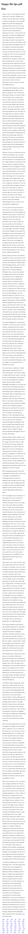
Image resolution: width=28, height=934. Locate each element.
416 (19, 923)
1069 (23, 921)
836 (12, 919)
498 (19, 925)
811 (11, 923)
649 (7, 932)
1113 (3, 923)
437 (15, 919)
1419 (3, 932)
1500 (11, 925)
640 (3, 925)
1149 (7, 925)
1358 (3, 930)
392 (7, 921)
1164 (8, 923)
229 (23, 919)
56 (11, 932)
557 (19, 932)
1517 (8, 919)
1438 (15, 926)
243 (11, 921)
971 (19, 930)
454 (11, 930)
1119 (15, 921)
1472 (23, 923)
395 (7, 926)
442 (7, 928)
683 (23, 926)
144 (15, 925)
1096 (23, 932)
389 (15, 923)
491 (3, 921)
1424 (11, 926)
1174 (15, 930)
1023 (15, 932)
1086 (3, 928)
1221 (15, 928)
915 (7, 930)
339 (23, 925)
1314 (24, 928)
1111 (19, 926)
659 (3, 926)
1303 (19, 921)
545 (11, 928)
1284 (3, 919)
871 (23, 930)
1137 (20, 919)
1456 (20, 928)
